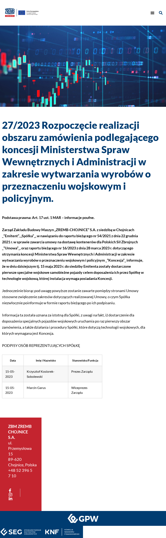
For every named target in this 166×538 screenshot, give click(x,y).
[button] (152, 13)
